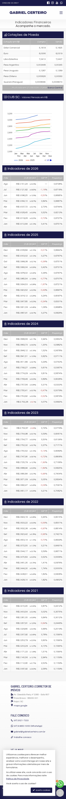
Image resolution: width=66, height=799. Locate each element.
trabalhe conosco (22, 737)
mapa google (20, 706)
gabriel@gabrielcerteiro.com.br (29, 732)
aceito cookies (42, 790)
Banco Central (55, 88)
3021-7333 (21, 720)
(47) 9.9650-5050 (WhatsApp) (28, 726)
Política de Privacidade (17, 779)
